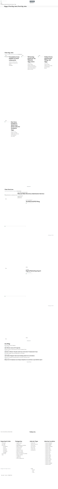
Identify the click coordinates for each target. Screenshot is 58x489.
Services (11, 4)
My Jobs (4, 447)
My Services (5, 448)
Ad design (27, 269)
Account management (29, 200)
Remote (10, 64)
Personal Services (19, 447)
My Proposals (5, 451)
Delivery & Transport (20, 446)
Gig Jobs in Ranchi (48, 464)
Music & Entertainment (20, 452)
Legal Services (19, 457)
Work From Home (30, 68)
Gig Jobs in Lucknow (48, 459)
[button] (32, 1)
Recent (21, 54)
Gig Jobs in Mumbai (48, 445)
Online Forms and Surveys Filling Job (48, 58)
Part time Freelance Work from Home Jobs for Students (15, 125)
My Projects (5, 450)
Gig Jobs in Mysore (48, 458)
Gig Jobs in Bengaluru (49, 444)
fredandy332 (12, 60)
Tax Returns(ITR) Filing (33, 201)
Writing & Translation (20, 454)
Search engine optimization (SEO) (22, 192)
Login (30, 2)
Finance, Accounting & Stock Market (22, 453)
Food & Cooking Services (20, 458)
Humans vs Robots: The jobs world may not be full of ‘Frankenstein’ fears (21, 351)
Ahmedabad (10, 65)
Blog (15, 4)
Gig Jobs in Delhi (48, 447)
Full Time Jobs (33, 445)
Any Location (31, 69)
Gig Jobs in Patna (48, 461)
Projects (8, 4)
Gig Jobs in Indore (48, 454)
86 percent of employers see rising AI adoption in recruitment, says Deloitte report (23, 359)
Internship (32, 65)
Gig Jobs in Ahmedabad (49, 446)
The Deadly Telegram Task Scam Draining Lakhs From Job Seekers (20, 355)
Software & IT (19, 444)
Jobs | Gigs (3, 444)
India (28, 69)
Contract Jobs (33, 448)
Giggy (46, 61)
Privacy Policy (4, 453)
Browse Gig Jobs (4, 4)
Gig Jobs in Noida (48, 448)
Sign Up (32, 2)
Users (13, 4)
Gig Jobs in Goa (48, 453)
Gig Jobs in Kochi (48, 452)
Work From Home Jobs (34, 444)
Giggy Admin (31, 61)
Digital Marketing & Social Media (21, 445)
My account (3, 445)
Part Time (49, 65)
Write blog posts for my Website (31, 58)
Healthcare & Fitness (20, 450)
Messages (4, 452)
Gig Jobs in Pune (48, 451)
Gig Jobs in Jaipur (48, 457)
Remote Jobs (33, 447)
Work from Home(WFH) (32, 66)
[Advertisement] (29, 14)
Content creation (30, 64)
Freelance (29, 65)
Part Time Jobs (33, 446)
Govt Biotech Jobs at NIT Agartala (12, 347)
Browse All (28, 186)
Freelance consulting (14, 132)
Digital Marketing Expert (33, 271)
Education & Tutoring (20, 451)
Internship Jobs (33, 450)
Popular (19, 54)
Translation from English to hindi (14, 57)
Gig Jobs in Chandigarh (49, 463)
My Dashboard (5, 446)
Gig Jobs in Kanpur (48, 460)
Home (1, 4)
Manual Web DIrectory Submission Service (31, 194)
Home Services (19, 448)
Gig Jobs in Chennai (48, 450)
